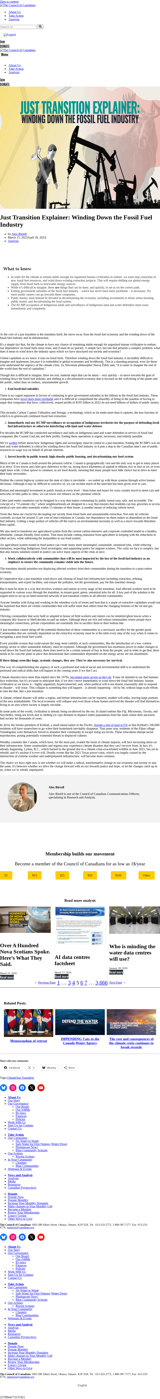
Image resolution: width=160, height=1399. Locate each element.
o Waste (34, 1141)
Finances (21, 1116)
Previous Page (45, 982)
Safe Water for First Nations (33, 1144)
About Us (15, 12)
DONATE (5, 46)
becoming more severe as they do (90, 677)
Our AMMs (23, 1109)
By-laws (21, 1113)
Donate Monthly (18, 1200)
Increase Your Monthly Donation (28, 1203)
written (13, 443)
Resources (14, 1184)
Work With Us (17, 1122)
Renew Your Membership (23, 1212)
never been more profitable (36, 399)
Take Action (16, 15)
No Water (22, 1141)
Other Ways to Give (20, 1218)
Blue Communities (27, 1165)
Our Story (14, 1100)
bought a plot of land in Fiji (111, 725)
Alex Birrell (19, 234)
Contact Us (15, 1128)
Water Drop (59, 1144)
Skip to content (9, 1)
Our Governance (18, 1103)
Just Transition (25, 1077)
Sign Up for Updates (20, 1125)
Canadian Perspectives (22, 1187)
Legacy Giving (17, 1215)
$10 (34, 875)
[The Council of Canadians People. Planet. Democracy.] (18, 5)
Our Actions (15, 1153)
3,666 (101, 983)
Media (12, 1181)
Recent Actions (25, 1156)
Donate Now (16, 1197)
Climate (11, 1077)
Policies (20, 1119)
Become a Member (19, 1209)
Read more (7, 977)
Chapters (21, 1162)
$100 (118, 875)
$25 (62, 875)
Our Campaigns (17, 1137)
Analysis (14, 19)
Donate (12, 1194)
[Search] (40, 26)
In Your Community (20, 1159)
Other (146, 875)
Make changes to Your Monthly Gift (30, 1206)
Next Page (117, 982)
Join (2, 41)
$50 (90, 875)
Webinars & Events (20, 1169)
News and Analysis (20, 1175)
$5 (6, 875)
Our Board (22, 1106)
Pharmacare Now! (27, 1147)
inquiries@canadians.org (20, 1227)
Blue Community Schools (31, 1150)
